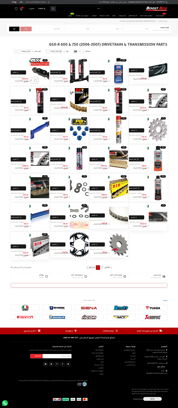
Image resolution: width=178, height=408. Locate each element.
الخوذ (113, 16)
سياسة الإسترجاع (130, 362)
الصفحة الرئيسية (163, 21)
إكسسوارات (122, 16)
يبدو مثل (88, 51)
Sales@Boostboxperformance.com (156, 373)
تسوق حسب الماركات (81, 16)
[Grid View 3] (80, 51)
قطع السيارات (159, 16)
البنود (133, 353)
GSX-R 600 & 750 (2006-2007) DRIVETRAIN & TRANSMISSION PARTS (138, 21)
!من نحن (133, 359)
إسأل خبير (161, 367)
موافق (152, 399)
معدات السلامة (104, 16)
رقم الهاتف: (156, 363)
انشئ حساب (29, 2)
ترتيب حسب (37, 51)
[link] (158, 71)
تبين (67, 51)
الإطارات (94, 16)
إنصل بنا (132, 356)
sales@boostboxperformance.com (140, 2)
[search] (53, 8)
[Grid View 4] (75, 51)
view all (165, 300)
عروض (70, 16)
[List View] (84, 51)
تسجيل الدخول (41, 2)
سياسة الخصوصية (129, 350)
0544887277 (160, 2)
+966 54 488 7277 (70, 338)
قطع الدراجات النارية (146, 16)
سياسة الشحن (130, 365)
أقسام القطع (133, 16)
